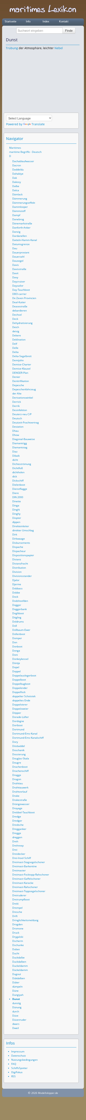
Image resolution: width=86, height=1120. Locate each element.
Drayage (17, 808)
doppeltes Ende (21, 700)
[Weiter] (77, 40)
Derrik (16, 406)
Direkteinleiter (20, 526)
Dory (15, 742)
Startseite (10, 21)
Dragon (16, 779)
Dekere (16, 335)
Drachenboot (20, 767)
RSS (13, 1076)
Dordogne (18, 721)
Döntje (16, 663)
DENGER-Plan (20, 373)
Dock (15, 596)
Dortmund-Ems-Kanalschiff (28, 737)
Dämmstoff (18, 211)
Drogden (17, 924)
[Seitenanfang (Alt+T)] (62, 138)
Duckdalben (19, 961)
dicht (15, 460)
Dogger (16, 605)
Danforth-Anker (21, 227)
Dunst (16, 999)
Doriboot (17, 725)
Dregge (16, 833)
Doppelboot (19, 679)
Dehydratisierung (22, 323)
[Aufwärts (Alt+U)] (65, 40)
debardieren (19, 310)
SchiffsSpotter (19, 1068)
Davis (15, 265)
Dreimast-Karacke (22, 883)
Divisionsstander (22, 576)
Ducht (15, 953)
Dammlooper (20, 207)
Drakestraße (19, 800)
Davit (15, 273)
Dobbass (17, 588)
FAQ (13, 1064)
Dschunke (18, 945)
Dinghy (16, 514)
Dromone (17, 928)
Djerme (16, 584)
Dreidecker (18, 854)
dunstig (16, 1003)
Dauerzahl (18, 256)
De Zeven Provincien (24, 298)
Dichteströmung (21, 464)
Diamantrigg (19, 443)
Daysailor (17, 285)
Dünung (17, 1007)
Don (14, 642)
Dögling (16, 617)
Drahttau (17, 783)
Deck (15, 319)
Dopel (15, 667)
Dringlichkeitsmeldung (25, 920)
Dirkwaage (18, 538)
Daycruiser (18, 281)
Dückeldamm (20, 970)
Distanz (16, 559)
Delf (14, 343)
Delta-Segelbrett (22, 356)
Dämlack (17, 194)
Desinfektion (19, 410)
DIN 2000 (17, 497)
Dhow (15, 435)
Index (46, 21)
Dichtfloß (17, 468)
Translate (38, 124)
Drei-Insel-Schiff (21, 858)
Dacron (16, 165)
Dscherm (17, 941)
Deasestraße (19, 306)
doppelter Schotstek (23, 696)
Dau (14, 248)
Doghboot (18, 613)
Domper (17, 638)
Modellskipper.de (48, 1093)
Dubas (16, 949)
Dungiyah (17, 995)
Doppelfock (18, 692)
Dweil (15, 1028)
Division (17, 572)
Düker (15, 982)
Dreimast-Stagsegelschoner (28, 862)
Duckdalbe (18, 957)
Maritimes (15, 148)
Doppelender (20, 688)
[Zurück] (71, 40)
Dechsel (17, 314)
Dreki (15, 903)
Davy (15, 277)
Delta (15, 352)
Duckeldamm (20, 966)
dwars (15, 1024)
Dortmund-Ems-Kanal (24, 733)
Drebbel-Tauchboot (23, 812)
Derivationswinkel (22, 397)
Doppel (16, 671)
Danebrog (18, 219)
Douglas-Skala (20, 758)
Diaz (15, 451)
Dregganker (19, 829)
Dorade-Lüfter (20, 717)
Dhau (15, 431)
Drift (15, 916)
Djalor (15, 580)
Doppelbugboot (21, 684)
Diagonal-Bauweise (23, 439)
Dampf (16, 215)
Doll (14, 625)
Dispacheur (19, 551)
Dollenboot (18, 634)
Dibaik (16, 455)
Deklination (18, 339)
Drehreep (18, 845)
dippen (16, 522)
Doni (15, 655)
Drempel (17, 908)
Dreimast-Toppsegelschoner (28, 891)
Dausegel (17, 261)
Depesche (18, 385)
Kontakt (63, 21)
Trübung (12, 48)
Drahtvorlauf (19, 791)
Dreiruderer (19, 895)
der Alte (17, 393)
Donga (16, 650)
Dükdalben (18, 978)
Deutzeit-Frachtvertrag (25, 422)
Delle (15, 348)
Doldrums (18, 621)
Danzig (16, 231)
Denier (16, 377)
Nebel (58, 48)
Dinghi (16, 509)
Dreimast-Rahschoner (25, 887)
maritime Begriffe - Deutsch (25, 152)
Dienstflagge (19, 489)
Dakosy (16, 182)
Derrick (16, 402)
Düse (15, 1015)
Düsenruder (19, 1019)
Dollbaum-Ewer (21, 630)
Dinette (16, 501)
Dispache (17, 547)
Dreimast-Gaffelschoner (26, 878)
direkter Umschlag (23, 530)
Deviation (17, 426)
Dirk (14, 534)
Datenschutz (18, 1055)
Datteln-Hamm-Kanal (24, 240)
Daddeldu (18, 169)
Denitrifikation (20, 381)
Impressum (17, 1051)
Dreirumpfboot (21, 899)
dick (14, 476)
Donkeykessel (20, 659)
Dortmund (18, 729)
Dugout (16, 974)
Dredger (17, 820)
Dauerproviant (20, 252)
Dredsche (18, 825)
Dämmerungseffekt (23, 202)
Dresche (17, 912)
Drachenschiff (20, 771)
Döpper (16, 713)
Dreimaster (19, 870)
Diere (15, 493)
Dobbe (16, 592)
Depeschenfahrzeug (24, 389)
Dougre (16, 762)
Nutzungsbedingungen (24, 1060)
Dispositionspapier (23, 555)
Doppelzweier (20, 708)
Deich (15, 327)
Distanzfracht (20, 563)
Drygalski (17, 937)
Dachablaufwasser (23, 161)
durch (15, 1011)
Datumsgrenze (21, 244)
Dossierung (19, 754)
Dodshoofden (20, 601)
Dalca (15, 190)
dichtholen (18, 472)
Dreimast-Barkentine (24, 866)
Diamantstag (19, 447)
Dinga (15, 505)
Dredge (16, 816)
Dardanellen (19, 236)
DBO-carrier (19, 294)
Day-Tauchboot (21, 290)
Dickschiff (18, 480)
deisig (15, 331)
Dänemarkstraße (22, 223)
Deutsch (17, 418)
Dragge (16, 775)
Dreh (15, 841)
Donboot (17, 646)
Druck (15, 932)
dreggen (17, 837)
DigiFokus (17, 1072)
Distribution (19, 567)
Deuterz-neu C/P (22, 414)
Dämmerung (19, 198)
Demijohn (18, 360)
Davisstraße (19, 269)
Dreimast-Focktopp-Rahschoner (30, 874)
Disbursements (21, 543)
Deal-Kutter (19, 302)
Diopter (16, 518)
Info (28, 21)
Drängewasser (20, 804)
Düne (15, 990)
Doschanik (18, 750)
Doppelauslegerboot (24, 675)
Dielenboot (18, 484)
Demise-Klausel (21, 368)
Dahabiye (17, 173)
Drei (14, 849)
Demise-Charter (21, 364)
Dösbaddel (18, 746)
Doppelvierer (20, 704)
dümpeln (17, 986)
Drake (15, 796)
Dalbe (15, 186)
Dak (14, 178)
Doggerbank (19, 609)
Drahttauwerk (20, 787)
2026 (34, 1093)
